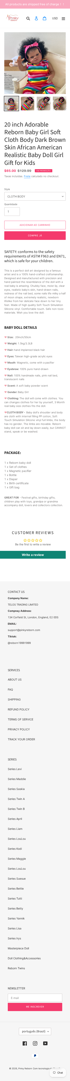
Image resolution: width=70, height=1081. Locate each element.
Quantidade (10, 204)
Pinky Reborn (25, 1068)
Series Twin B (16, 808)
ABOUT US (15, 679)
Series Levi (15, 769)
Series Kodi (15, 848)
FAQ (10, 689)
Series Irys (14, 938)
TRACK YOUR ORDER (21, 739)
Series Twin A (16, 798)
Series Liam (15, 828)
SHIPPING (14, 699)
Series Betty (15, 908)
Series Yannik (16, 918)
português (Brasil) (34, 1031)
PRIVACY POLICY (19, 729)
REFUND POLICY (18, 709)
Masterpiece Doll (18, 948)
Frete (27, 176)
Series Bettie (16, 888)
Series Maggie (17, 858)
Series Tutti (15, 898)
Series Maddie (17, 779)
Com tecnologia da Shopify (47, 1068)
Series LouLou (17, 838)
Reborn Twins (16, 968)
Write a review (33, 555)
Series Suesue (17, 878)
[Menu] (63, 18)
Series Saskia (16, 789)
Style (7, 189)
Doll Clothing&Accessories (24, 958)
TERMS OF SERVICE (20, 719)
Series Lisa (14, 928)
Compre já (35, 235)
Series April (15, 818)
